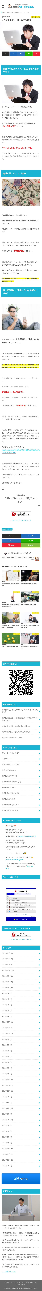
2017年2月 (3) (7, 1137)
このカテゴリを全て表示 (21, 914)
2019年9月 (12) (7, 976)
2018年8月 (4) (7, 1045)
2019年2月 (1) (7, 1010)
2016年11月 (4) (7, 1154)
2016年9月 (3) (7, 1166)
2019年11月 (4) (7, 965)
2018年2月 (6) (7, 1068)
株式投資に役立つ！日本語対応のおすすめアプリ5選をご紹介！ (19, 719)
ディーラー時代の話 (10, 753)
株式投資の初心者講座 (11, 782)
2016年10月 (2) (7, 1160)
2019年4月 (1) (7, 999)
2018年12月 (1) (7, 1022)
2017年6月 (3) (7, 1114)
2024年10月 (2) (7, 953)
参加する (33, 916)
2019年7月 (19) (7, 987)
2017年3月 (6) (7, 1131)
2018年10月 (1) (7, 1033)
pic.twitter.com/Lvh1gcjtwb (14, 860)
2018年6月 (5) (7, 1056)
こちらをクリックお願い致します (20, 520)
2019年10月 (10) (8, 970)
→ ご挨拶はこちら (9, 1271)
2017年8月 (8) (7, 1102)
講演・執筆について (31, 1282)
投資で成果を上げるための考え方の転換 (16, 732)
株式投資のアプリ (9, 776)
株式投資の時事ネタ (10, 793)
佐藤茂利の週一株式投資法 (20, 1288)
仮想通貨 (6, 759)
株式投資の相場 (8, 799)
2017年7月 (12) (7, 1108)
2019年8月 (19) (7, 982)
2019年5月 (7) (7, 993)
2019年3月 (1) (7, 1005)
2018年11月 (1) (7, 1028)
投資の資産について (10, 764)
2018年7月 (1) (7, 1051)
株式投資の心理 (9, 787)
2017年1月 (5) (7, 1143)
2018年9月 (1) (7, 1039)
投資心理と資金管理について (12, 737)
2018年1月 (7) (7, 1074)
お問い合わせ (21, 1178)
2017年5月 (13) (7, 1120)
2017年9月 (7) (7, 1097)
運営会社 (7, 1282)
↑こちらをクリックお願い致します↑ (21, 939)
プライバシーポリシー (18, 1282)
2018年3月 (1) (7, 1062)
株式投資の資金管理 (10, 810)
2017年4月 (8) (7, 1125)
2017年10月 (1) (7, 1091)
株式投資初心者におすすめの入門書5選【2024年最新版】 (20, 711)
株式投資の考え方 (10, 805)
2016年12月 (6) (7, 1148)
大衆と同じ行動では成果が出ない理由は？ (17, 726)
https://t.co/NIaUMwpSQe (27, 836)
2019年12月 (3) (7, 959)
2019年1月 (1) (7, 1016)
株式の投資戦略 (8, 529)
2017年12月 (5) (7, 1079)
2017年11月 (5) (7, 1085)
